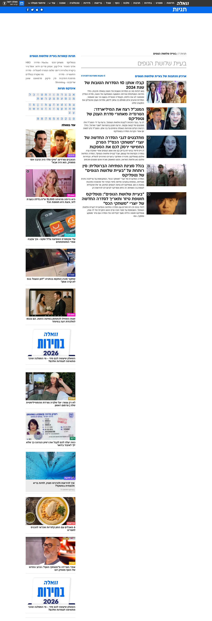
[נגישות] (4, 3)
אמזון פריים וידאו (44, 66)
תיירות (86, 3)
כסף (117, 3)
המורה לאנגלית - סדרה (37, 70)
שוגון (28, 78)
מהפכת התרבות (67, 78)
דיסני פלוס (54, 70)
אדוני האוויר (69, 66)
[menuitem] (168, 3)
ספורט (159, 3)
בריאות (98, 3)
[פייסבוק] (28, 10)
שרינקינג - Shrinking (65, 82)
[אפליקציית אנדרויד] (42, 10)
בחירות (148, 3)
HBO (28, 62)
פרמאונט (37, 78)
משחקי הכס (57, 62)
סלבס (126, 3)
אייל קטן (58, 66)
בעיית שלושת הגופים (164, 54)
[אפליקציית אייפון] (37, 10)
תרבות (136, 3)
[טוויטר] (32, 10)
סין (54, 78)
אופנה (62, 3)
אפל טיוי (30, 66)
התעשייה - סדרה (67, 74)
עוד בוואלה (68, 125)
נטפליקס (71, 62)
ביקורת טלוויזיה (67, 70)
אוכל (108, 3)
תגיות (183, 54)
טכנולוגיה (75, 3)
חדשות (170, 3)
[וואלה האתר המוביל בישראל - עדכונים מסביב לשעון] (183, 3)
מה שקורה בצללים (35, 74)
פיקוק (48, 78)
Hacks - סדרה (41, 62)
